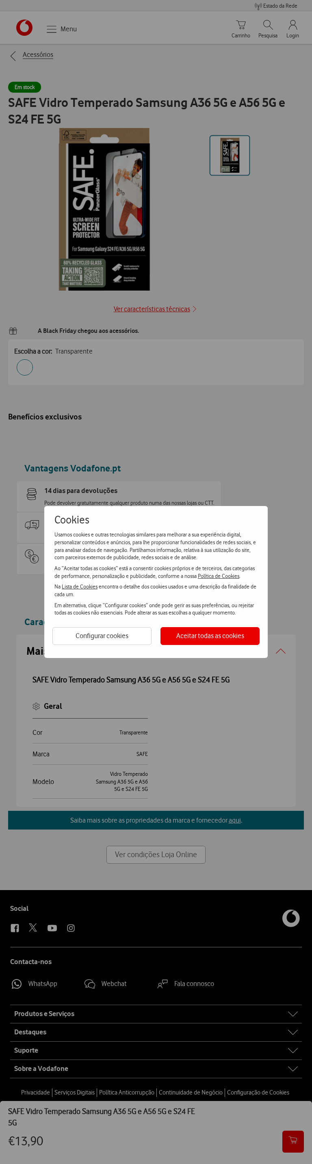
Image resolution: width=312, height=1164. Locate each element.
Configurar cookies (102, 636)
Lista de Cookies (80, 586)
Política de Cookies (218, 576)
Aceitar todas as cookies (210, 636)
